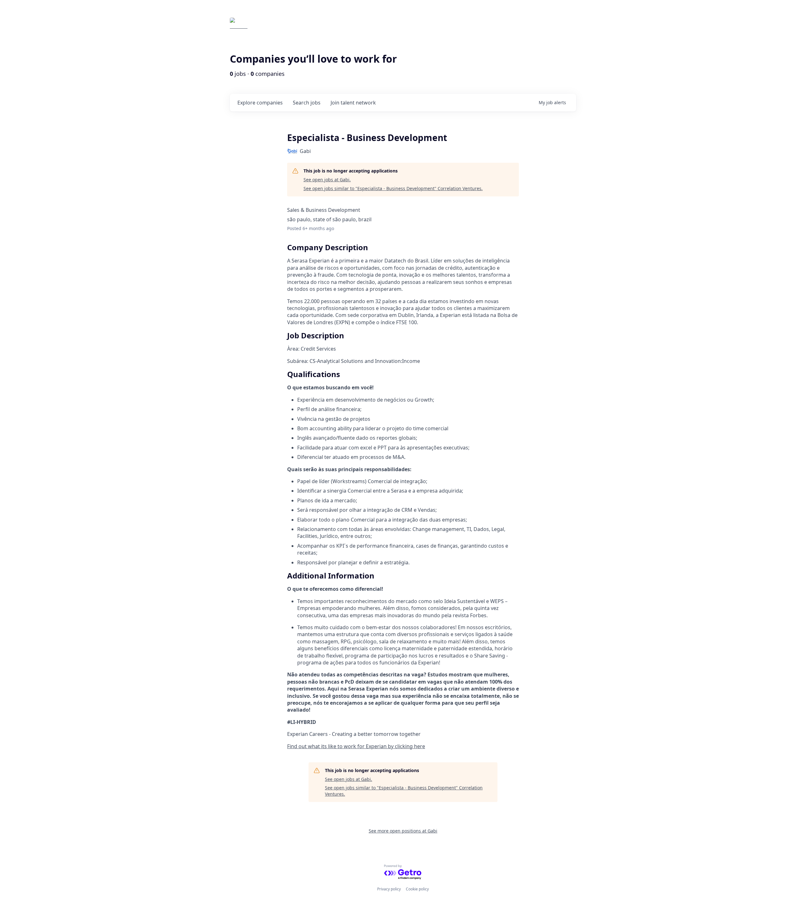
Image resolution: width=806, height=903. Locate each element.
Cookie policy (417, 889)
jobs (307, 102)
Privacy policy (389, 889)
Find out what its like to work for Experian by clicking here (356, 746)
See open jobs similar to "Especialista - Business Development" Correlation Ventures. (393, 188)
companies (260, 102)
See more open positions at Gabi (403, 831)
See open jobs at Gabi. (327, 180)
